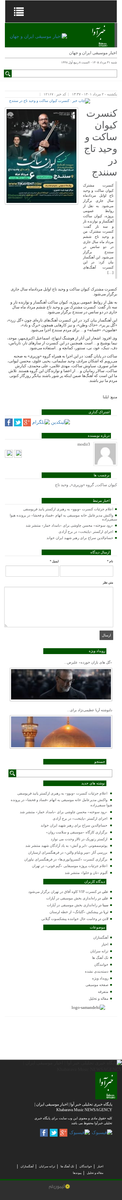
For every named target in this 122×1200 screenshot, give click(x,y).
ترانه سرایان (99, 951)
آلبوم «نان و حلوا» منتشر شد (86, 873)
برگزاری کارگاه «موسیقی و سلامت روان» (76, 832)
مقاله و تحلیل (98, 998)
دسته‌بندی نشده (96, 971)
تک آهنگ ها (100, 958)
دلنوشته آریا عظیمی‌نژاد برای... (89, 710)
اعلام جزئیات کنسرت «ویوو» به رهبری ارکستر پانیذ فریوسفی (68, 509)
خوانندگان (101, 964)
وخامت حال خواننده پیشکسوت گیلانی (69, 919)
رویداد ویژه (100, 978)
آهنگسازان (100, 937)
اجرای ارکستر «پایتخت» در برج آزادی (86, 532)
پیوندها (77, 1173)
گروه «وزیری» (82, 485)
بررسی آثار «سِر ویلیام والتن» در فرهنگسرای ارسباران (67, 852)
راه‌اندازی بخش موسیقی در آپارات (71, 898)
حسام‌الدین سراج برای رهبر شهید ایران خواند (80, 538)
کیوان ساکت (107, 485)
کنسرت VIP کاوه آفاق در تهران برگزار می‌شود (62, 892)
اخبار (105, 944)
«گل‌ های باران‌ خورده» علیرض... (88, 662)
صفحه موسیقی (97, 985)
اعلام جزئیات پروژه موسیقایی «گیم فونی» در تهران (69, 866)
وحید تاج (61, 485)
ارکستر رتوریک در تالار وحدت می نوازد (79, 839)
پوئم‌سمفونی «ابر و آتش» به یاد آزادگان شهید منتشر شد (66, 845)
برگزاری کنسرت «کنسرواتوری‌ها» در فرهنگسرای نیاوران (65, 859)
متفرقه (103, 992)
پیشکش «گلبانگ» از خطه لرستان (73, 912)
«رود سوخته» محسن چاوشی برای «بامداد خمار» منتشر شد (69, 525)
